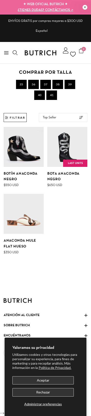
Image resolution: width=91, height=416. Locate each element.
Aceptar (43, 380)
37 (45, 84)
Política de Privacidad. (55, 368)
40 (39, 95)
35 (21, 84)
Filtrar (17, 117)
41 (51, 95)
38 (57, 84)
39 (70, 84)
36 (33, 84)
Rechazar (43, 392)
